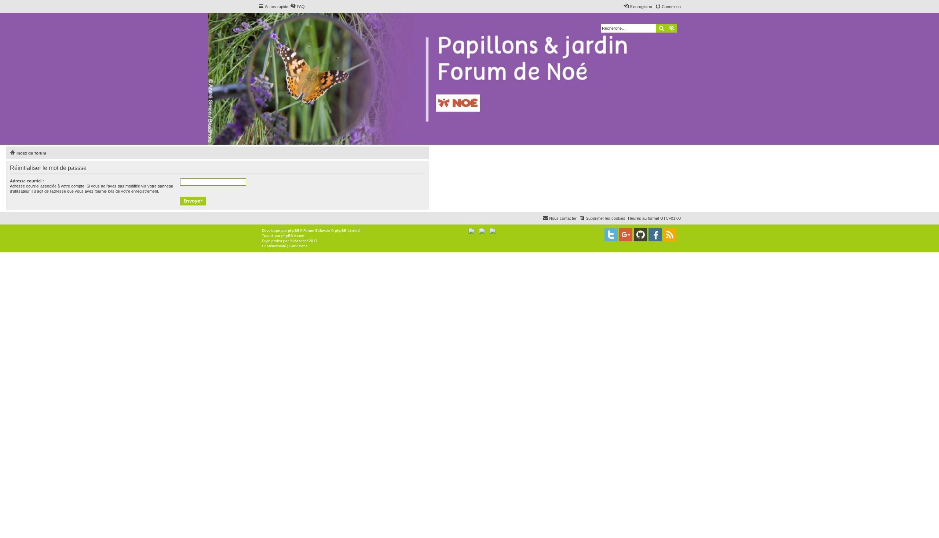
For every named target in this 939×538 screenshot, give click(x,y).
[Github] (640, 234)
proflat (276, 241)
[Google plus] (625, 234)
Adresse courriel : (27, 181)
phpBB (294, 231)
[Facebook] (655, 234)
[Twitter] (611, 234)
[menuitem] (297, 6)
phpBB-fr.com (292, 236)
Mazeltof (300, 241)
